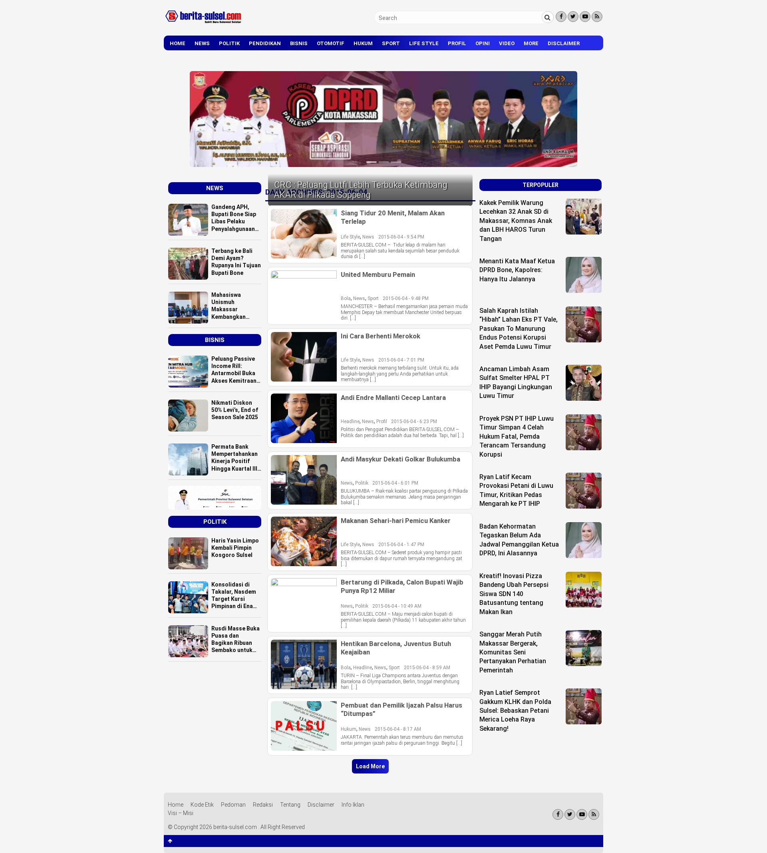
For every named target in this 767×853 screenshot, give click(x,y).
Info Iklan (353, 804)
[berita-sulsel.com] (204, 25)
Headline (350, 421)
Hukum (363, 43)
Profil (457, 43)
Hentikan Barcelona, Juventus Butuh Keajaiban (396, 648)
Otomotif (330, 43)
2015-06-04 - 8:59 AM (427, 667)
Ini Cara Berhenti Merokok (380, 336)
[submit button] (548, 17)
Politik (229, 43)
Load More (370, 766)
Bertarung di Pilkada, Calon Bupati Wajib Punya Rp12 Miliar (402, 586)
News (202, 43)
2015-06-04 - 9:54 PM (401, 237)
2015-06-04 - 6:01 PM (395, 483)
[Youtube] (585, 17)
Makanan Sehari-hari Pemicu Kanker (396, 521)
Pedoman (233, 804)
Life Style (424, 43)
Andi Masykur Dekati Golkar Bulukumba (400, 459)
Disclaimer (564, 43)
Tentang (290, 804)
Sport (391, 43)
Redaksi (263, 804)
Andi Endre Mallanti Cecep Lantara (393, 398)
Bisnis (299, 43)
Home (177, 43)
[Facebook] (561, 17)
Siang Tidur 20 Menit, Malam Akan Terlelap (393, 217)
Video (507, 43)
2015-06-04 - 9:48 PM (406, 298)
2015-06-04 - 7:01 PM (401, 360)
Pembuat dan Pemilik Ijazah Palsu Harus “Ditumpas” (401, 709)
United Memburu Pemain (378, 274)
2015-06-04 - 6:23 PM (414, 421)
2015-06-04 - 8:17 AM (398, 729)
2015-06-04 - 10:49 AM (396, 606)
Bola (346, 298)
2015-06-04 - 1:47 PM (401, 544)
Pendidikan (265, 43)
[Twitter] (573, 17)
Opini (482, 43)
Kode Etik (202, 804)
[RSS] (597, 17)
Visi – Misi (180, 813)
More (531, 43)
